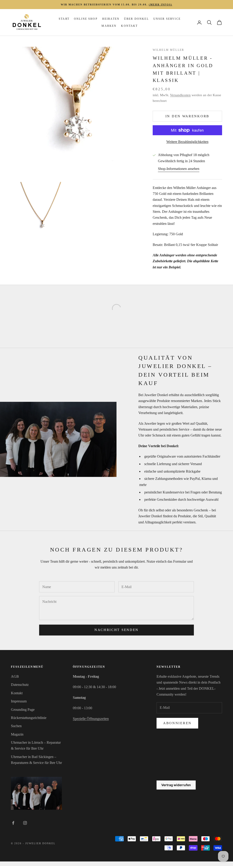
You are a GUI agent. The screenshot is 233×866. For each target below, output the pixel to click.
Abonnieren (177, 723)
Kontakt (129, 25)
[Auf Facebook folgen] (13, 823)
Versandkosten (180, 95)
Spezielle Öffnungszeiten (91, 719)
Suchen (16, 726)
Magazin (17, 734)
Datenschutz (20, 685)
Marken (108, 25)
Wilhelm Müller (168, 50)
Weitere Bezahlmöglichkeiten (187, 142)
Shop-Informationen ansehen (178, 169)
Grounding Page (23, 709)
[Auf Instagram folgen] (25, 823)
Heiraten (110, 18)
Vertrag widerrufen (176, 785)
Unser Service (167, 18)
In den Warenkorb (187, 116)
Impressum (19, 701)
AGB (15, 676)
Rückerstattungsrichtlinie (28, 718)
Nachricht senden (116, 630)
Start (64, 18)
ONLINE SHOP (86, 18)
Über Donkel (136, 18)
